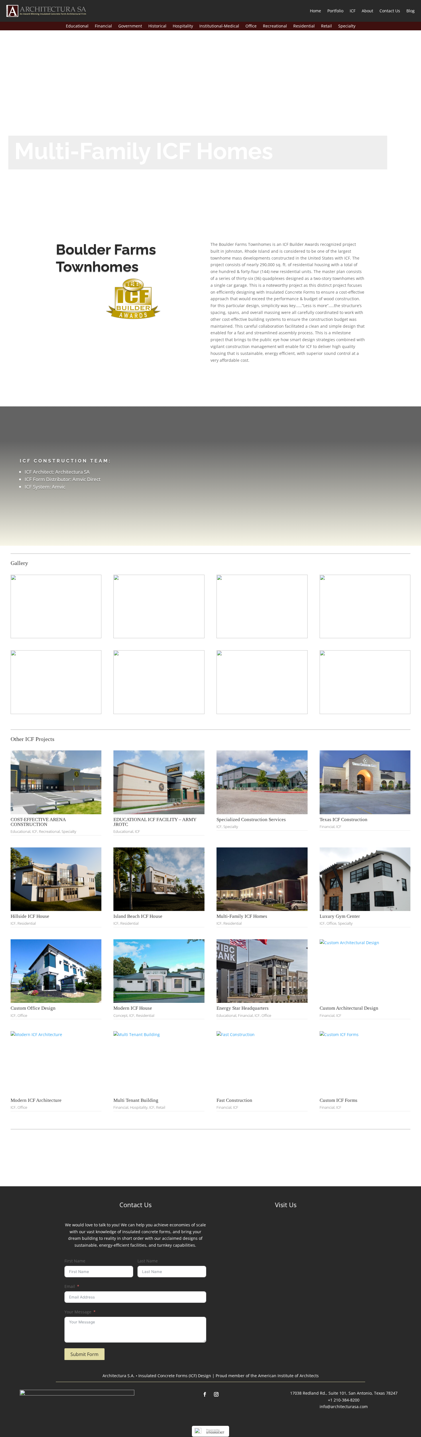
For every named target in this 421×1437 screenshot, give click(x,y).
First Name (74, 1261)
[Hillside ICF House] (56, 879)
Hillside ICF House (30, 916)
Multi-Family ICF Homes (242, 916)
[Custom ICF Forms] (365, 1063)
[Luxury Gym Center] (365, 879)
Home (315, 10)
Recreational (275, 26)
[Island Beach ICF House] (158, 879)
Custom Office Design (33, 1008)
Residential (304, 26)
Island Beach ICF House (137, 916)
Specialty (346, 26)
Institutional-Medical (219, 26)
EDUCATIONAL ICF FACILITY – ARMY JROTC (154, 822)
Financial (103, 26)
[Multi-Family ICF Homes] (262, 879)
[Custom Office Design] (56, 971)
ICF (352, 10)
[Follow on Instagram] (216, 1394)
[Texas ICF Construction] (365, 782)
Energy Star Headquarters (243, 1008)
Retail (326, 26)
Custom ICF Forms (338, 1100)
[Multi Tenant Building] (158, 1063)
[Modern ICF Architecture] (56, 1063)
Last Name (147, 1261)
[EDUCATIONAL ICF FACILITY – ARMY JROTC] (158, 782)
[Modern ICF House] (158, 971)
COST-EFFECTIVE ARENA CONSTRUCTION (38, 822)
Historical (157, 26)
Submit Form (84, 1354)
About (367, 10)
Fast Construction (234, 1100)
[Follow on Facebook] (204, 1394)
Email (69, 1286)
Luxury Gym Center (340, 916)
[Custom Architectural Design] (365, 971)
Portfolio (335, 10)
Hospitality (183, 26)
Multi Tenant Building (135, 1100)
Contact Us (389, 10)
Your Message (77, 1312)
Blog (410, 10)
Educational (77, 26)
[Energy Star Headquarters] (262, 971)
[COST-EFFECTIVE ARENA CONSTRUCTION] (56, 782)
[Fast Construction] (262, 1063)
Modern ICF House (132, 1008)
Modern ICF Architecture (36, 1100)
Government (130, 26)
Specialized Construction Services (251, 819)
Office (251, 26)
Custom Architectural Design (349, 1008)
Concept (120, 1015)
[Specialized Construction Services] (262, 782)
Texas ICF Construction (343, 819)
